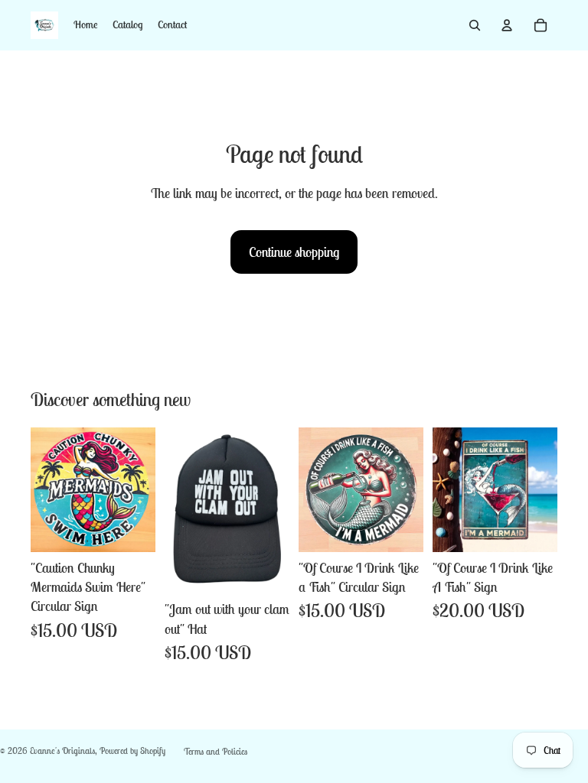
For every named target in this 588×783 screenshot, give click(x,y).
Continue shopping (294, 252)
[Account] (507, 25)
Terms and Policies (215, 751)
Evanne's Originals (62, 750)
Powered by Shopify (132, 750)
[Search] (475, 25)
